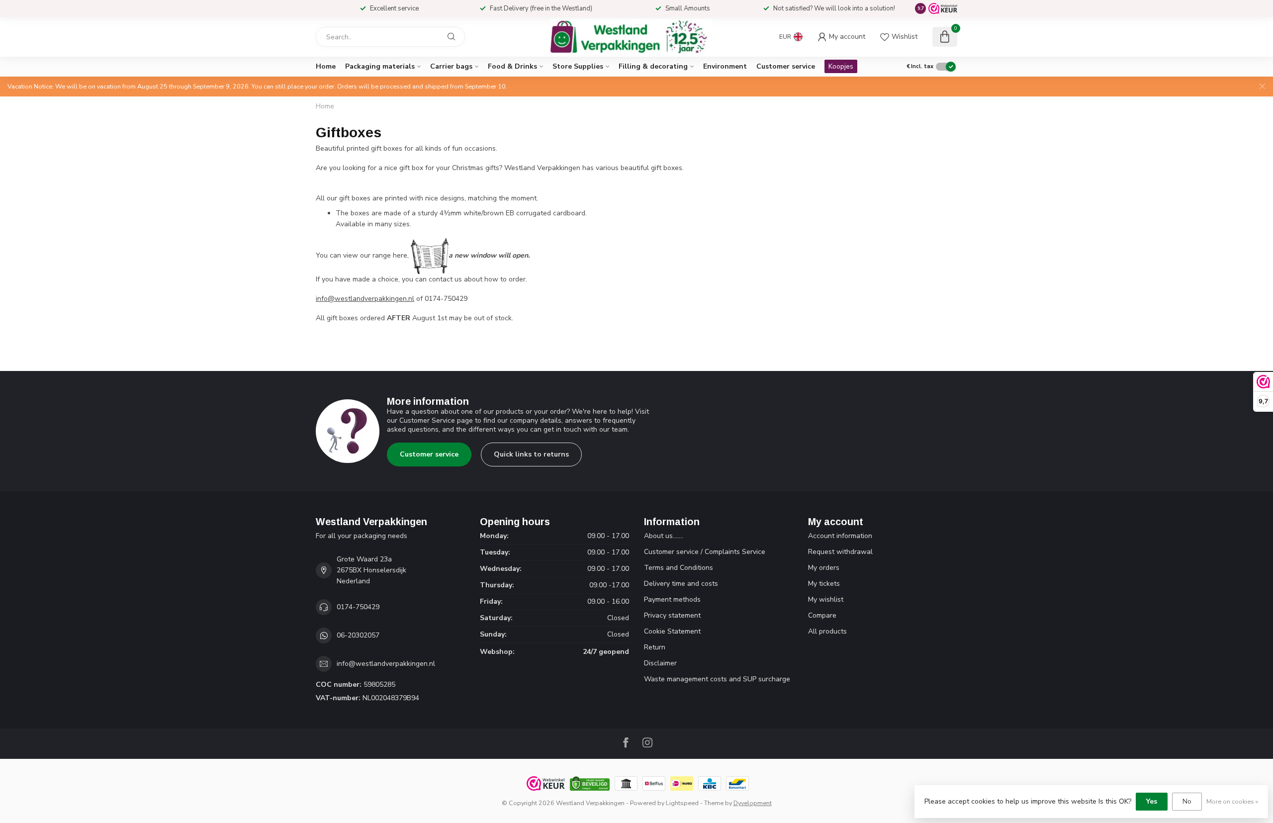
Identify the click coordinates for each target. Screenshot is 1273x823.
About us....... (663, 536)
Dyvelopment (752, 803)
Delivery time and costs (681, 583)
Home (326, 66)
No (1186, 801)
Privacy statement (672, 615)
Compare (822, 615)
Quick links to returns (531, 454)
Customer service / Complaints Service (704, 551)
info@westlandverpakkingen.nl (365, 298)
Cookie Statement (672, 631)
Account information (840, 536)
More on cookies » (1232, 801)
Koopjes (840, 66)
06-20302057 (358, 635)
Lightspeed (682, 803)
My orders (823, 567)
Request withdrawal (840, 551)
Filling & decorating (653, 66)
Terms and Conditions (678, 567)
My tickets (824, 583)
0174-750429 (358, 607)
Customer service (785, 66)
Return (654, 647)
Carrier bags (451, 66)
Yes (1151, 801)
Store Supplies (577, 66)
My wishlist (825, 599)
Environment (725, 66)
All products (827, 631)
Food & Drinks (512, 66)
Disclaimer (660, 663)
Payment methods (672, 599)
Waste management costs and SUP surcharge (717, 679)
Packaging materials (380, 66)
